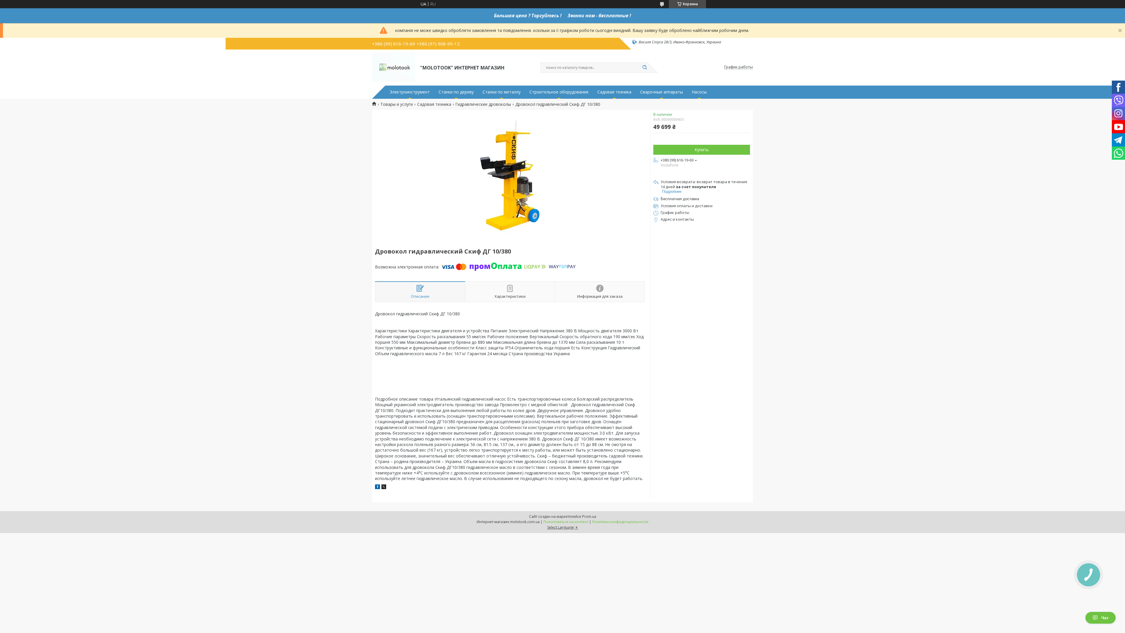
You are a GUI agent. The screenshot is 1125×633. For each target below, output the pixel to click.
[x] (383, 487)
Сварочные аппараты (661, 92)
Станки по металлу (502, 92)
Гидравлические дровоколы (483, 104)
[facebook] (377, 487)
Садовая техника (614, 92)
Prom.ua (589, 516)
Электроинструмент (410, 92)
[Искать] (644, 67)
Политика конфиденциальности (620, 521)
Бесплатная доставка (680, 199)
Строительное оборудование (559, 92)
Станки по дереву (456, 92)
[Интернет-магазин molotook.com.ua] (393, 67)
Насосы (699, 92)
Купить (702, 149)
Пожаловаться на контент (565, 521)
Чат (1105, 617)
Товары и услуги (396, 104)
